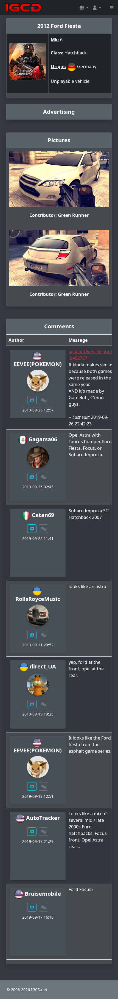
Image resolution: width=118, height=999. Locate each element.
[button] (84, 7)
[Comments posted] (44, 400)
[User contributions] (31, 400)
